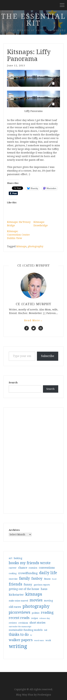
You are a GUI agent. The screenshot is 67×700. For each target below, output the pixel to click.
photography (35, 246)
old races (15, 606)
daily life (48, 572)
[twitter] (33, 328)
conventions (47, 567)
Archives (14, 530)
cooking (12, 573)
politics (35, 613)
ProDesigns (44, 694)
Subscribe (47, 356)
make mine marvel (18, 601)
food (54, 579)
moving (48, 600)
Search (13, 382)
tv (31, 635)
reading (47, 612)
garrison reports (42, 585)
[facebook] (26, 328)
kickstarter (16, 594)
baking (18, 558)
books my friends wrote (30, 563)
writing (18, 646)
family (24, 578)
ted (45, 630)
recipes (34, 618)
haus (44, 589)
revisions (23, 623)
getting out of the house (24, 589)
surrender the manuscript (20, 626)
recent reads (19, 618)
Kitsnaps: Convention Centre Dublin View (18, 235)
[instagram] (40, 328)
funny (28, 584)
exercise (13, 579)
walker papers (21, 640)
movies (36, 600)
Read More (33, 320)
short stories (37, 622)
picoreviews (19, 612)
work (48, 640)
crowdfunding (28, 573)
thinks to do (19, 635)
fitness (47, 579)
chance (22, 567)
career (12, 567)
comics (33, 567)
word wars (39, 640)
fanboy (36, 579)
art (10, 558)
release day (45, 618)
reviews (13, 623)
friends (15, 584)
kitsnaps (21, 246)
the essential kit (33, 19)
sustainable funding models (26, 630)
